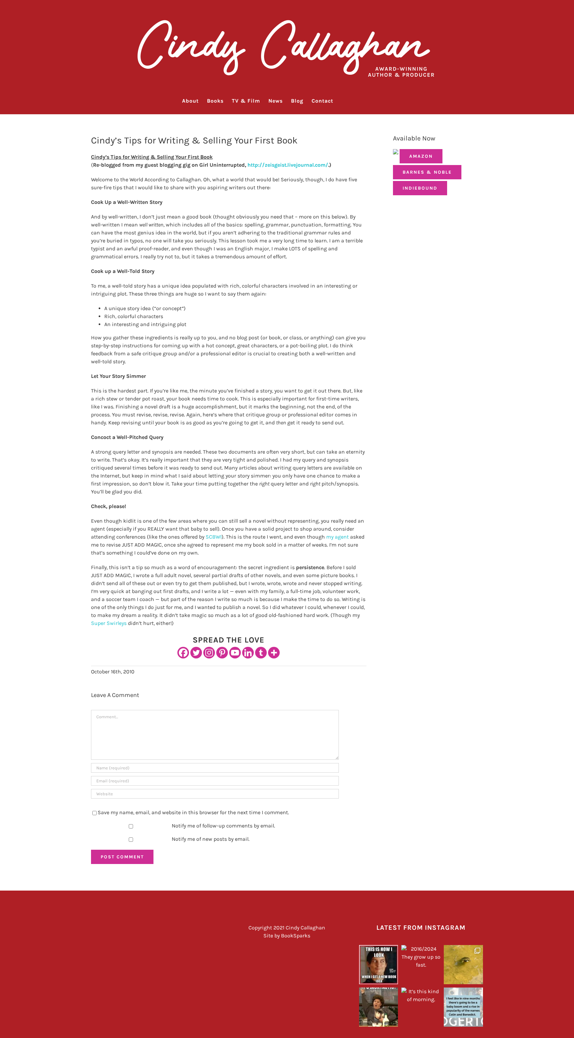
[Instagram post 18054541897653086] (463, 1007)
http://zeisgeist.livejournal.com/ (287, 165)
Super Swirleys (109, 623)
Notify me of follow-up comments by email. (223, 825)
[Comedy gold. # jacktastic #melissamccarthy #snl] (378, 1007)
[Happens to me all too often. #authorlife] (378, 964)
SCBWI (214, 537)
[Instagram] (209, 652)
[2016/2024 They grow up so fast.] (420, 964)
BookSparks (295, 935)
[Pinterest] (222, 652)
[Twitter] (196, 652)
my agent (337, 537)
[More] (274, 652)
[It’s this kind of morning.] (420, 1007)
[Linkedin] (248, 652)
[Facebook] (183, 652)
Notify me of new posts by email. (210, 839)
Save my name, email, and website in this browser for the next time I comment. (193, 812)
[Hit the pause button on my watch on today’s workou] (463, 964)
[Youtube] (235, 652)
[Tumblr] (261, 652)
